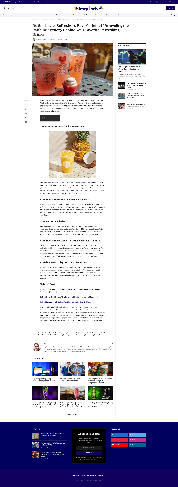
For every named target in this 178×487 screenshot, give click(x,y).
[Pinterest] (26, 117)
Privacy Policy (154, 2)
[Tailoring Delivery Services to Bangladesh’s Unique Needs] (121, 106)
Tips (113, 15)
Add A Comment (72, 414)
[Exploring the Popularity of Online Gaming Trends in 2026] (45, 369)
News (101, 15)
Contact (171, 8)
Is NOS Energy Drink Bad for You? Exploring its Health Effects (66, 302)
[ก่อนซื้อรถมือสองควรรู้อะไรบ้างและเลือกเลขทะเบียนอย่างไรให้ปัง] (72, 369)
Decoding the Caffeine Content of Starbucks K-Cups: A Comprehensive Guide (100, 381)
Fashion (86, 15)
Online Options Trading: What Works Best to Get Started (130, 68)
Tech (107, 15)
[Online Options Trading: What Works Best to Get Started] (132, 56)
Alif (39, 39)
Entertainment (76, 15)
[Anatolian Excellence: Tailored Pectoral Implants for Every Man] (35, 436)
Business (66, 15)
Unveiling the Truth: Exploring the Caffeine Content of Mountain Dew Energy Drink (44, 405)
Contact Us (163, 2)
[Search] (172, 15)
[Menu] (174, 15)
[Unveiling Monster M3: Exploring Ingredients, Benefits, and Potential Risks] (100, 393)
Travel (120, 15)
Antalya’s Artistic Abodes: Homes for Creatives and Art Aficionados (135, 95)
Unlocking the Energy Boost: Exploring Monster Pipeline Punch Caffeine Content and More (72, 405)
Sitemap (171, 2)
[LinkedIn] (26, 113)
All (38, 19)
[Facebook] (26, 105)
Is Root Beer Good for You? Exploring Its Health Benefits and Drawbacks (69, 297)
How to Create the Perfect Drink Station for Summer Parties (30, 2)
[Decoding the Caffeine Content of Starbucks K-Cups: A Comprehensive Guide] (100, 369)
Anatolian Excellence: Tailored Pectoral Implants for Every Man (53, 434)
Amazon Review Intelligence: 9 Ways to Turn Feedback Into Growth (136, 85)
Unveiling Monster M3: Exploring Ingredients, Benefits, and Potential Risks (100, 405)
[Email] (26, 122)
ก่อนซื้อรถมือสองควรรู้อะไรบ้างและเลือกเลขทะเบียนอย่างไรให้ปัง (71, 380)
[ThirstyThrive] (89, 8)
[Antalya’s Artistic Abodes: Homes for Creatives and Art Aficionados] (121, 96)
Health (94, 15)
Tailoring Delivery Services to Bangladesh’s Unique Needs (135, 105)
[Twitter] (26, 109)
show (56, 118)
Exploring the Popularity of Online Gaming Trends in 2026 (43, 380)
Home (58, 15)
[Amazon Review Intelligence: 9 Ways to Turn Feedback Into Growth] (121, 85)
